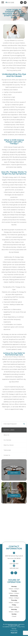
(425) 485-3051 (14, 563)
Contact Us (7, 455)
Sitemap (14, 628)
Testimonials (7, 450)
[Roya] (14, 633)
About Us (6, 435)
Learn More (14, 473)
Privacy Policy (21, 626)
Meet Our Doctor (9, 445)
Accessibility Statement (9, 626)
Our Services (7, 440)
